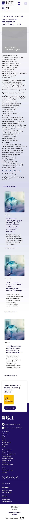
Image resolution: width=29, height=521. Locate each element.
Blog (9, 209)
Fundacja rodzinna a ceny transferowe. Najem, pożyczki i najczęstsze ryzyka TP (14, 349)
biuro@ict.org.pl (6, 492)
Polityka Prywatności (14, 512)
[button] (19, 3)
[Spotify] (16, 477)
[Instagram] (10, 477)
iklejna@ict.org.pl (7, 501)
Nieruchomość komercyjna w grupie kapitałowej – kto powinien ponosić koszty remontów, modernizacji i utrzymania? (14, 224)
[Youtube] (13, 477)
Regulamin (14, 514)
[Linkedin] (3, 477)
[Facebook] (6, 477)
